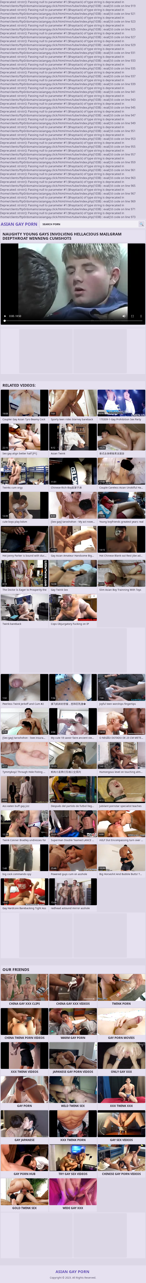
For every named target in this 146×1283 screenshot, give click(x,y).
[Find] (142, 224)
